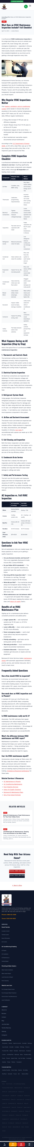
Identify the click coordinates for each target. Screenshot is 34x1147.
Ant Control (4, 941)
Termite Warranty (6, 1028)
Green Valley (14, 1070)
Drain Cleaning (5, 980)
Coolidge (17, 1047)
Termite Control (5, 934)
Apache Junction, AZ (12, 1091)
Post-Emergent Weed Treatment (9, 993)
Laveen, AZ (4, 1103)
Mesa (21, 1054)
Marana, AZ (4, 1123)
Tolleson (13, 1062)
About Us (4, 1010)
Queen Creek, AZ (27, 1107)
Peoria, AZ (14, 1107)
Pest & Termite (6, 927)
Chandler (11, 1047)
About (22, 1126)
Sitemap (4, 1031)
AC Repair (4, 950)
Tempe (8, 1062)
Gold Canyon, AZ (20, 1099)
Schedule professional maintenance (18, 771)
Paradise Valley (27, 1054)
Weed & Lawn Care (7, 985)
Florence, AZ (27, 1095)
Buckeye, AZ (21, 1091)
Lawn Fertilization (6, 1000)
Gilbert (11, 1050)
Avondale (24, 1043)
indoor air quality (15, 601)
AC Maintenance (5, 957)
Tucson (15, 1073)
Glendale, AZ (5, 1115)
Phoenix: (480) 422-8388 (17, 871)
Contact (4, 1017)
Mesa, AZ (26, 1103)
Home (3, 17)
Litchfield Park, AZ (12, 1103)
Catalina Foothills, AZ (14, 1119)
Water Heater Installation (7, 969)
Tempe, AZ (27, 1111)
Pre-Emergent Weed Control (8, 989)
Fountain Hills (5, 1050)
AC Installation (5, 954)
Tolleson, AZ (18, 1115)
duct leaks (18, 430)
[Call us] (26, 6)
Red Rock (4, 1073)
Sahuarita (10, 1073)
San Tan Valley (21, 1058)
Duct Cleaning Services (11, 787)
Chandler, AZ (13, 1095)
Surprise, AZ (21, 1111)
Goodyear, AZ (28, 1099)
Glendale (16, 1050)
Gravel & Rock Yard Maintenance (9, 996)
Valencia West (25, 1073)
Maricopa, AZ (20, 1103)
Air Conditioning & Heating (9, 946)
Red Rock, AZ (18, 1123)
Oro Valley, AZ (11, 1123)
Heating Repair (5, 961)
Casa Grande (5, 1047)
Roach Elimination (6, 938)
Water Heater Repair (6, 973)
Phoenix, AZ (19, 1107)
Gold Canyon (22, 1050)
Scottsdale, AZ (14, 1111)
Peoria (3, 1058)
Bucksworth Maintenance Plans (13, 792)
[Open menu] (30, 6)
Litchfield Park (10, 1054)
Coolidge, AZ (20, 1095)
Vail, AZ (9, 1126)
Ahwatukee (4, 1043)
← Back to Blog (17, 885)
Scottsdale (28, 1058)
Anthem (10, 1043)
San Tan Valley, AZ (6, 1111)
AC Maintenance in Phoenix (12, 781)
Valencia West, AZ (16, 1126)
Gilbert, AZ (13, 1099)
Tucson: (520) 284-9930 (17, 875)
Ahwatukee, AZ (27, 1087)
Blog (6, 17)
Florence (27, 1047)
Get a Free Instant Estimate (12, 795)
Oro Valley (25, 1070)
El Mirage (22, 1047)
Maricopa (17, 1054)
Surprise (4, 1062)
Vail (19, 1073)
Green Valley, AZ (23, 1119)
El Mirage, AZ (25, 1115)
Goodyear (28, 1050)
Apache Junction (17, 1043)
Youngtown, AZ (5, 1119)
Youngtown (19, 1062)
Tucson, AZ (4, 1126)
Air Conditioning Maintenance (13, 784)
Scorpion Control (5, 931)
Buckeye (30, 1043)
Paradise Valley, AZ (6, 1107)
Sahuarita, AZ (25, 1123)
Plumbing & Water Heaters (9, 966)
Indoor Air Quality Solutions (12, 789)
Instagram (4, 1035)
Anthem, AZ (4, 1091)
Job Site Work (5, 1024)
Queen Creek (14, 1058)
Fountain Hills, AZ (6, 1099)
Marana (20, 1070)
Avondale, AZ (11, 1115)
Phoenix (8, 1058)
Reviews (4, 1013)
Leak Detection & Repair (7, 977)
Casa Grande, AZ (5, 1095)
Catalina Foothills (6, 1070)
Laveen (4, 1054)
